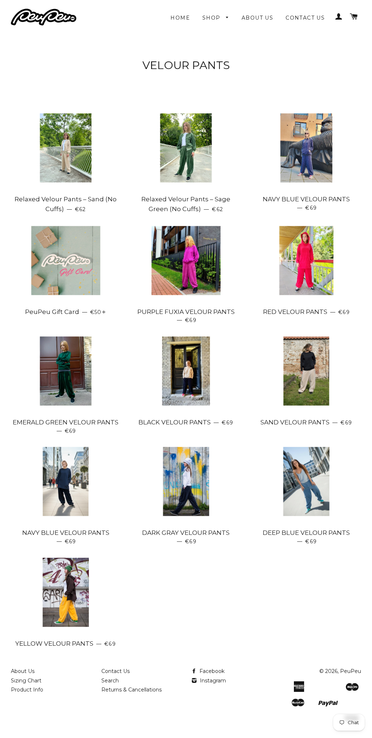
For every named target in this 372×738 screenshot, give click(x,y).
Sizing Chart (26, 680)
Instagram (212, 680)
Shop (212, 18)
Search (110, 680)
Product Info (27, 689)
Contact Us (305, 18)
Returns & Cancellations (131, 689)
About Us (257, 18)
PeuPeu (350, 671)
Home (180, 18)
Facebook (211, 671)
